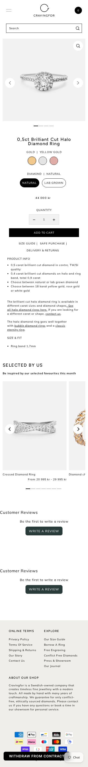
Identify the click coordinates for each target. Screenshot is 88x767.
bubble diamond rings (30, 325)
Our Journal (52, 666)
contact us (53, 313)
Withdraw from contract (37, 756)
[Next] (78, 83)
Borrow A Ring (54, 644)
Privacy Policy (19, 639)
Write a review (44, 531)
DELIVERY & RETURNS (43, 250)
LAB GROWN (53, 182)
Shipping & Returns (22, 650)
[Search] (78, 28)
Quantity (44, 210)
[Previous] (10, 83)
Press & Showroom (57, 660)
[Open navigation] (9, 10)
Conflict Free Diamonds (61, 655)
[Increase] (54, 219)
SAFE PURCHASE (52, 243)
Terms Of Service (20, 644)
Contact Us (17, 660)
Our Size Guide (54, 639)
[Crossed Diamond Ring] (35, 425)
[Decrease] (34, 219)
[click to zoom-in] (78, 46)
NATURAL (29, 182)
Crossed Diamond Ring (19, 474)
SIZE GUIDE (27, 243)
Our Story (15, 655)
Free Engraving (54, 650)
